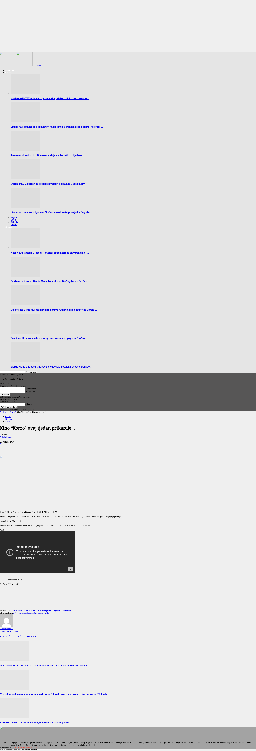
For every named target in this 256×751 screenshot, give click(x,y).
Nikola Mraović (6, 437)
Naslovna (9, 70)
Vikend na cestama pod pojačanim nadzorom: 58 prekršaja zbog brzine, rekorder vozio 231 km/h (53, 694)
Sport (13, 220)
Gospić (8, 73)
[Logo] (8, 66)
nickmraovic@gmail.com (26, 747)
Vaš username (30, 388)
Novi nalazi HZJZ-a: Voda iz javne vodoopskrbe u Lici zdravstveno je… (50, 98)
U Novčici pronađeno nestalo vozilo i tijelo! (31, 613)
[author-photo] (6, 626)
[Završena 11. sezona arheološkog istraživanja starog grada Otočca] (25, 333)
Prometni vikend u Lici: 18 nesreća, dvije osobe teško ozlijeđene (46, 155)
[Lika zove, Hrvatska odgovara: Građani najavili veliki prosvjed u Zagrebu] (25, 207)
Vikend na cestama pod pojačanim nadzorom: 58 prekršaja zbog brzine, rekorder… (57, 126)
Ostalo (14, 224)
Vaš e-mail (29, 404)
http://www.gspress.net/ (10, 631)
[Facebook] (4, 448)
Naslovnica (4, 412)
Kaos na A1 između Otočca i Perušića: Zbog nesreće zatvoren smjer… (50, 252)
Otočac (8, 227)
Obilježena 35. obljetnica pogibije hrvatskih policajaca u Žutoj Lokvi (48, 183)
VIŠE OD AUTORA (26, 636)
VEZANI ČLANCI (8, 636)
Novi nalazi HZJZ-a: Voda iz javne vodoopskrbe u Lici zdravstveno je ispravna (43, 665)
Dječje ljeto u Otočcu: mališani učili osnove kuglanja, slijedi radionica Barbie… (54, 309)
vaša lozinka (30, 391)
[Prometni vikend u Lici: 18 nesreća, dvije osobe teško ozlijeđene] (25, 150)
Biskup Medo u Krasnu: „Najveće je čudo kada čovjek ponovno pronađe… (51, 366)
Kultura (8, 419)
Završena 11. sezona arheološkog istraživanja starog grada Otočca (48, 338)
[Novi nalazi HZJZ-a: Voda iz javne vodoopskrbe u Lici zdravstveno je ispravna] (25, 93)
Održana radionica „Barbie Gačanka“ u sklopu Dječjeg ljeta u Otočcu (49, 281)
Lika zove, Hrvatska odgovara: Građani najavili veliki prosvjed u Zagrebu (50, 212)
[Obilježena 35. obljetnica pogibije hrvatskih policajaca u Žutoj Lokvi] (25, 178)
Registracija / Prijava (14, 379)
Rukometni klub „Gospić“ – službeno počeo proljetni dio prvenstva (42, 610)
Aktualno (15, 222)
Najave (14, 217)
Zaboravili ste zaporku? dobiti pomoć (15, 397)
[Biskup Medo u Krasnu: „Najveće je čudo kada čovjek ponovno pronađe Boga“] (25, 361)
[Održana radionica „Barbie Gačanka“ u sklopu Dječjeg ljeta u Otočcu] (25, 276)
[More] (14, 448)
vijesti (7, 421)
